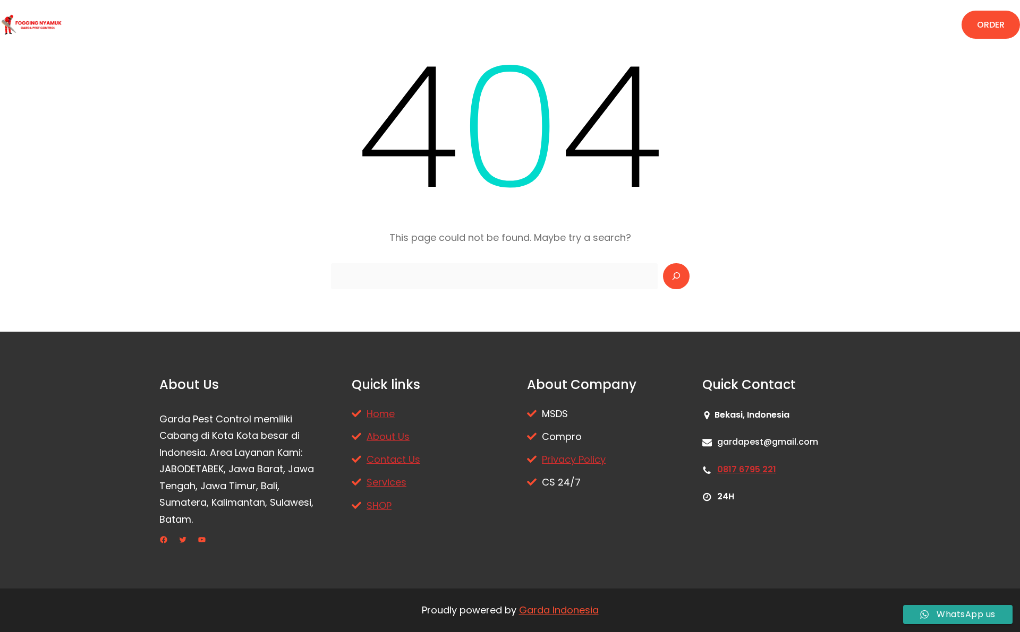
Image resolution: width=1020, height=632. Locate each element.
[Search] (676, 276)
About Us (388, 436)
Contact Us (393, 459)
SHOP (379, 505)
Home (381, 413)
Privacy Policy (574, 459)
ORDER (991, 25)
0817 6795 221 (746, 469)
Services (386, 482)
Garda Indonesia (559, 610)
